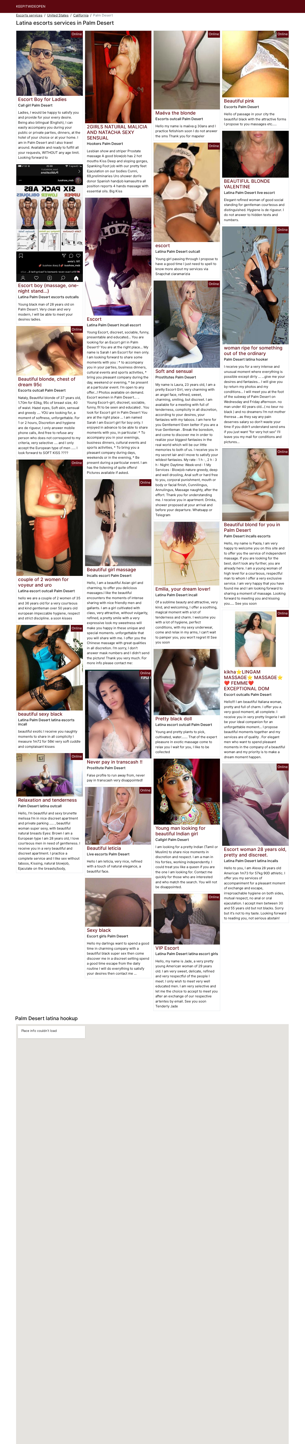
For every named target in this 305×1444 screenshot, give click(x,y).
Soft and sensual (173, 371)
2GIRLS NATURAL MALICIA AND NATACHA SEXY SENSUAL (117, 132)
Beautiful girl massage (111, 569)
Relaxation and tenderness (47, 800)
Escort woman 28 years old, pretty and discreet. (255, 852)
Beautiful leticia (104, 848)
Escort (94, 319)
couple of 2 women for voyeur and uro (43, 582)
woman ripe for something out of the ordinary (253, 350)
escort (162, 245)
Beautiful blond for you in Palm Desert (252, 527)
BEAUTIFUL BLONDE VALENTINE (247, 183)
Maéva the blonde (175, 113)
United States (58, 15)
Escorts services (29, 15)
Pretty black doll (173, 718)
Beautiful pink (239, 101)
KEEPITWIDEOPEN (30, 6)
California (80, 15)
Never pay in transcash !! (114, 762)
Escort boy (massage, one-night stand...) (48, 288)
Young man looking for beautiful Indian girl (180, 830)
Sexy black (99, 930)
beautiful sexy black (40, 714)
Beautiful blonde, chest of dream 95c (46, 381)
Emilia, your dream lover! (182, 589)
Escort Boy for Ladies (42, 99)
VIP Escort (167, 948)
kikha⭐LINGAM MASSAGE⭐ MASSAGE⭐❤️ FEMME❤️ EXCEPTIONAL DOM (253, 680)
